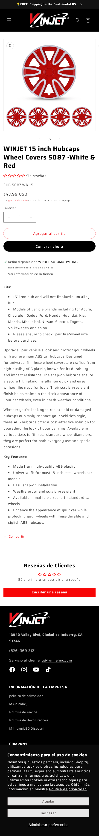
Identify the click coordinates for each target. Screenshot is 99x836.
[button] (9, 20)
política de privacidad (26, 695)
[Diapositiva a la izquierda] (39, 139)
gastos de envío (18, 200)
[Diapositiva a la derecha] (60, 139)
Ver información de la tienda (30, 274)
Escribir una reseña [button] (49, 592)
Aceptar (48, 801)
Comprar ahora (49, 246)
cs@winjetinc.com (57, 660)
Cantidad (9, 208)
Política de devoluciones (28, 720)
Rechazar (48, 813)
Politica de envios (23, 712)
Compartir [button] (16, 536)
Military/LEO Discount (27, 728)
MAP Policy (18, 704)
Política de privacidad (68, 789)
